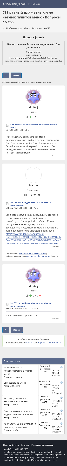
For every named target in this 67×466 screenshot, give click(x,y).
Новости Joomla (33, 37)
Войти (28, 342)
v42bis (57, 375)
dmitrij (33, 107)
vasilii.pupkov (16, 377)
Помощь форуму (11, 444)
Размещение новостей (42, 444)
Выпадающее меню (15, 382)
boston (33, 185)
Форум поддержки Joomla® (21, 4)
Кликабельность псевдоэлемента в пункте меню (18, 370)
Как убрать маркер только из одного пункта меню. (20, 425)
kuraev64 (14, 430)
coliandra (14, 404)
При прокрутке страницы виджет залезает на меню (18, 412)
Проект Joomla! (33, 52)
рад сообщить (33, 54)
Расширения (44, 256)
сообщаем (31, 256)
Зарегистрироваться (49, 342)
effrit (56, 406)
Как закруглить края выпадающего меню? (16, 400)
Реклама (25, 444)
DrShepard (15, 385)
